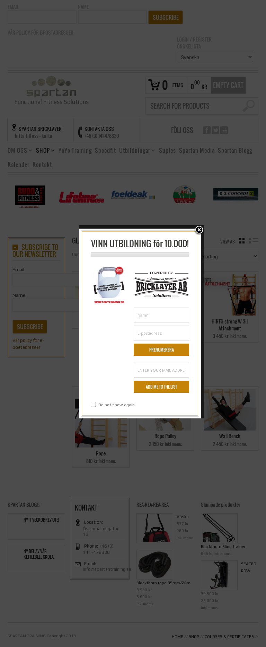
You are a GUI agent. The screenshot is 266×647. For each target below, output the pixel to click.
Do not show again (116, 404)
